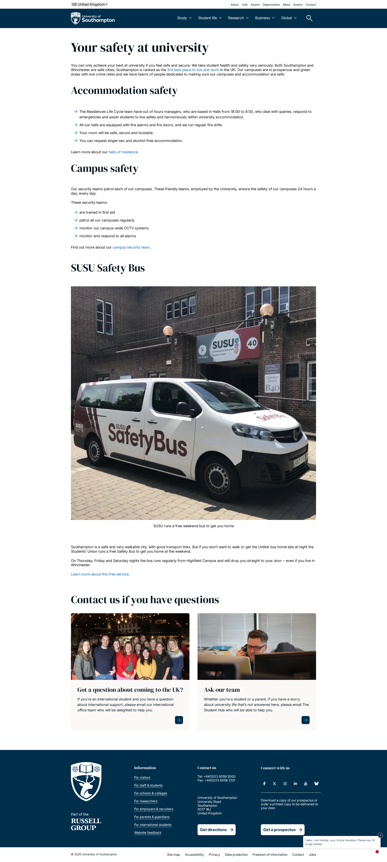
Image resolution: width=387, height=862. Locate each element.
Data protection (236, 855)
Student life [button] (207, 18)
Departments (271, 4)
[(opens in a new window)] (264, 783)
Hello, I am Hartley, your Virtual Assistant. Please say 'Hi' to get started (340, 841)
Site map (173, 855)
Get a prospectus (279, 829)
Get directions (213, 829)
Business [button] (262, 18)
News (286, 4)
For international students (153, 825)
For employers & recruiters (153, 809)
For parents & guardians (152, 817)
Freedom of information (270, 855)
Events (297, 4)
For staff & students (148, 785)
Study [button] (182, 18)
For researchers (145, 801)
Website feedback (147, 833)
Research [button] (236, 18)
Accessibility (194, 855)
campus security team (131, 247)
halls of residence (123, 152)
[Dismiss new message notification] (380, 835)
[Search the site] (308, 18)
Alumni (255, 4)
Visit (245, 4)
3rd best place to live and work (193, 70)
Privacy (214, 855)
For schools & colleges (150, 793)
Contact (311, 4)
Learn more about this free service (100, 574)
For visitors (142, 777)
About (235, 4)
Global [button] (286, 18)
